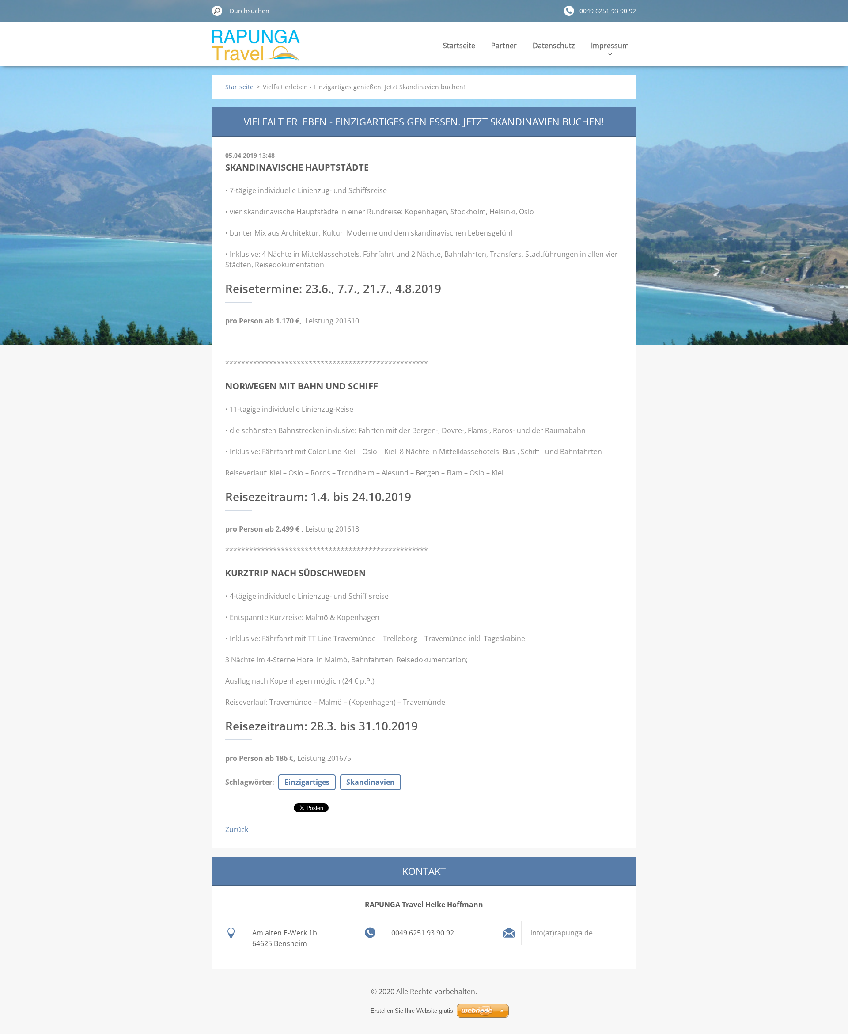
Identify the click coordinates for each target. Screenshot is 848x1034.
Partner (504, 45)
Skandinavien (370, 782)
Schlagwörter (248, 782)
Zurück (236, 829)
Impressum (610, 45)
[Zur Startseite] (256, 50)
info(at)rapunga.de (561, 933)
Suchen (217, 11)
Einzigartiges (306, 782)
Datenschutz (554, 45)
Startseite (459, 45)
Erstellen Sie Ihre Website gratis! (413, 1010)
